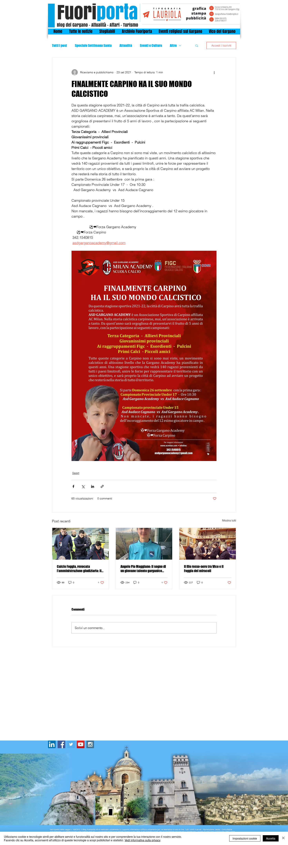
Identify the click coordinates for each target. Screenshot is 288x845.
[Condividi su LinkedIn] (92, 486)
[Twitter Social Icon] (71, 744)
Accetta (270, 838)
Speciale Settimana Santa (93, 45)
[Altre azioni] (214, 72)
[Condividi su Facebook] (73, 486)
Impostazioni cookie (245, 838)
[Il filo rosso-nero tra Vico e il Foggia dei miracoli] (207, 544)
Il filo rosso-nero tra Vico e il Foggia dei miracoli (204, 568)
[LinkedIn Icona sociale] (52, 744)
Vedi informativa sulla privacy (142, 840)
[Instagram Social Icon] (90, 744)
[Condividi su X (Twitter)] (83, 486)
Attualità (126, 45)
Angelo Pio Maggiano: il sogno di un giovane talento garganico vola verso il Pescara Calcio (143, 568)
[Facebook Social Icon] (61, 744)
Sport (75, 473)
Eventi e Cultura (151, 45)
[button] (197, 45)
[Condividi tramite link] (102, 486)
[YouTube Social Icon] (80, 744)
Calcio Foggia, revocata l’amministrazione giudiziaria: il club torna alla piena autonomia (79, 568)
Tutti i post (59, 45)
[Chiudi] (283, 838)
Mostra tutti (229, 520)
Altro (173, 45)
